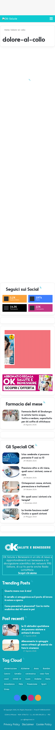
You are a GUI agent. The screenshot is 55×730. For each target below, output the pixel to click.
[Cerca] (45, 19)
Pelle (21, 684)
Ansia (36, 668)
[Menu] (51, 19)
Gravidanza (9, 684)
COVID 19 (17, 679)
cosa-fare (44, 674)
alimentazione (10, 668)
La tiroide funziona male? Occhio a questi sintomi (35, 511)
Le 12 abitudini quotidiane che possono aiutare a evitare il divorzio (35, 629)
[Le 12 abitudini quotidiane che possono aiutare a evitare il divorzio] (10, 630)
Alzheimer (25, 668)
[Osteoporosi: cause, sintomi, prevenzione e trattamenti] (10, 487)
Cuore (27, 679)
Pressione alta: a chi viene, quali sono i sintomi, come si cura (37, 471)
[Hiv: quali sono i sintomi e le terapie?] (10, 500)
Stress (6, 689)
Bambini (46, 668)
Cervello (17, 674)
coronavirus (31, 674)
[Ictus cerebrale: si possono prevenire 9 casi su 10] (10, 458)
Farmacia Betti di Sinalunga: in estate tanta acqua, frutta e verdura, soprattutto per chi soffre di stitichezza (37, 416)
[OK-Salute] (9, 18)
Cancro (7, 674)
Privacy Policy (12, 724)
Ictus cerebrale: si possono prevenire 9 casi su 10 (35, 455)
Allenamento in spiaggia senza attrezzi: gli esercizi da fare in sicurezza (36, 644)
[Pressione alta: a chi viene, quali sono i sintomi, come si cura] (10, 472)
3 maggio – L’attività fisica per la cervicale (26, 274)
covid (6, 679)
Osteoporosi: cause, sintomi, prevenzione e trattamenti (36, 484)
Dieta (48, 679)
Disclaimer (28, 724)
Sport (43, 684)
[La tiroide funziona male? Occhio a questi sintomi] (10, 514)
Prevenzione (32, 684)
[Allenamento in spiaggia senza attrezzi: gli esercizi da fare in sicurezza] (10, 645)
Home (6, 30)
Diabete (38, 679)
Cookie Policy (43, 724)
